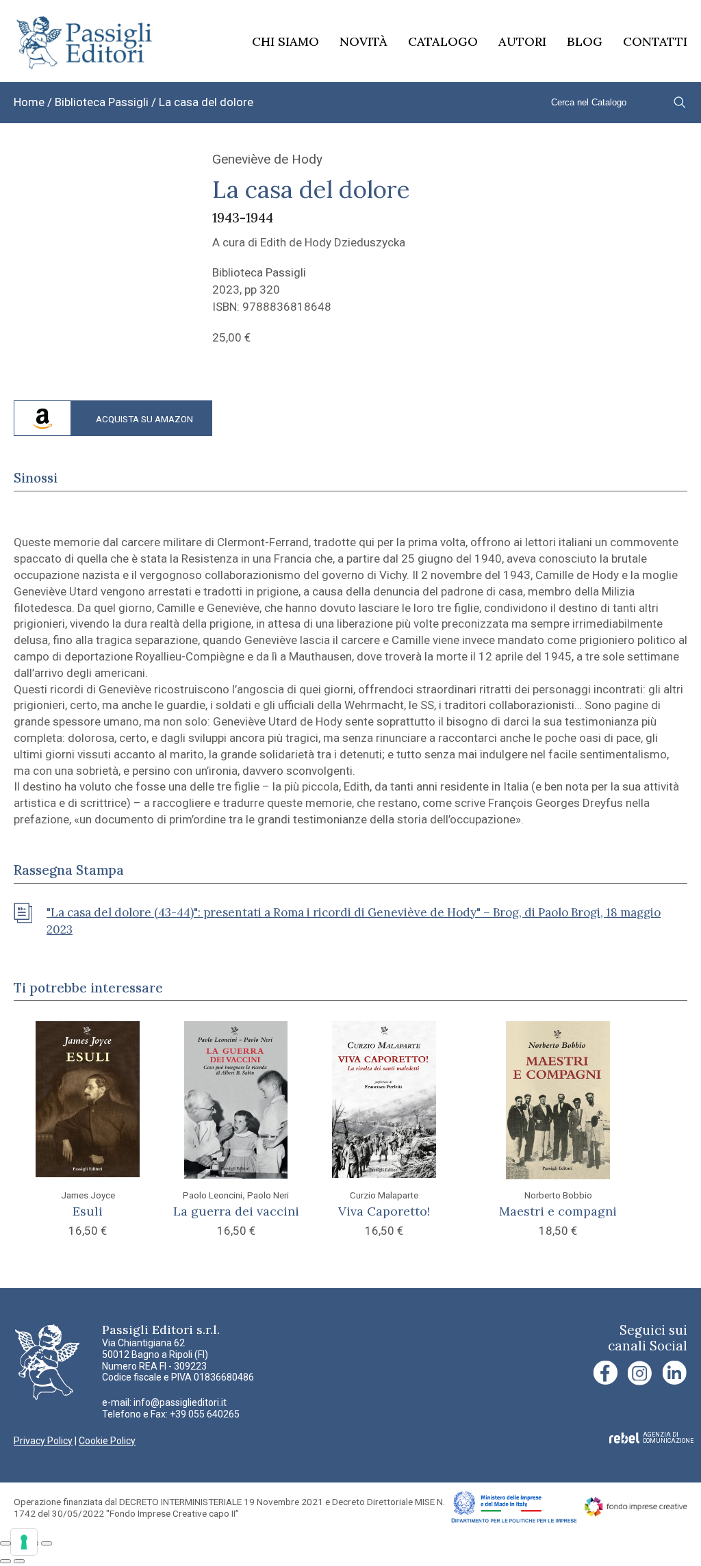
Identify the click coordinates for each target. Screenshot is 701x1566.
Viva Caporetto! (384, 1211)
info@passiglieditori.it (180, 1402)
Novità (363, 41)
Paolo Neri (268, 1195)
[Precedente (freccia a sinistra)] (5, 1561)
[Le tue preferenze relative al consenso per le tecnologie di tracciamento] (24, 1542)
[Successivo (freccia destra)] (19, 1561)
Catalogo (443, 41)
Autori (522, 41)
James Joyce (88, 1195)
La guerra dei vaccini (236, 1211)
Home (29, 102)
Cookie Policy (107, 1440)
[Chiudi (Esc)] (46, 1543)
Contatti (655, 41)
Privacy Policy (43, 1440)
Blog (584, 41)
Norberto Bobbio (558, 1195)
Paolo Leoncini (212, 1195)
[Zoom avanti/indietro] (5, 1543)
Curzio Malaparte (384, 1195)
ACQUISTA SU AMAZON (144, 418)
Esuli (88, 1211)
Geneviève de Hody (267, 159)
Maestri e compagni (558, 1211)
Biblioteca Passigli (102, 102)
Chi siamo (285, 41)
